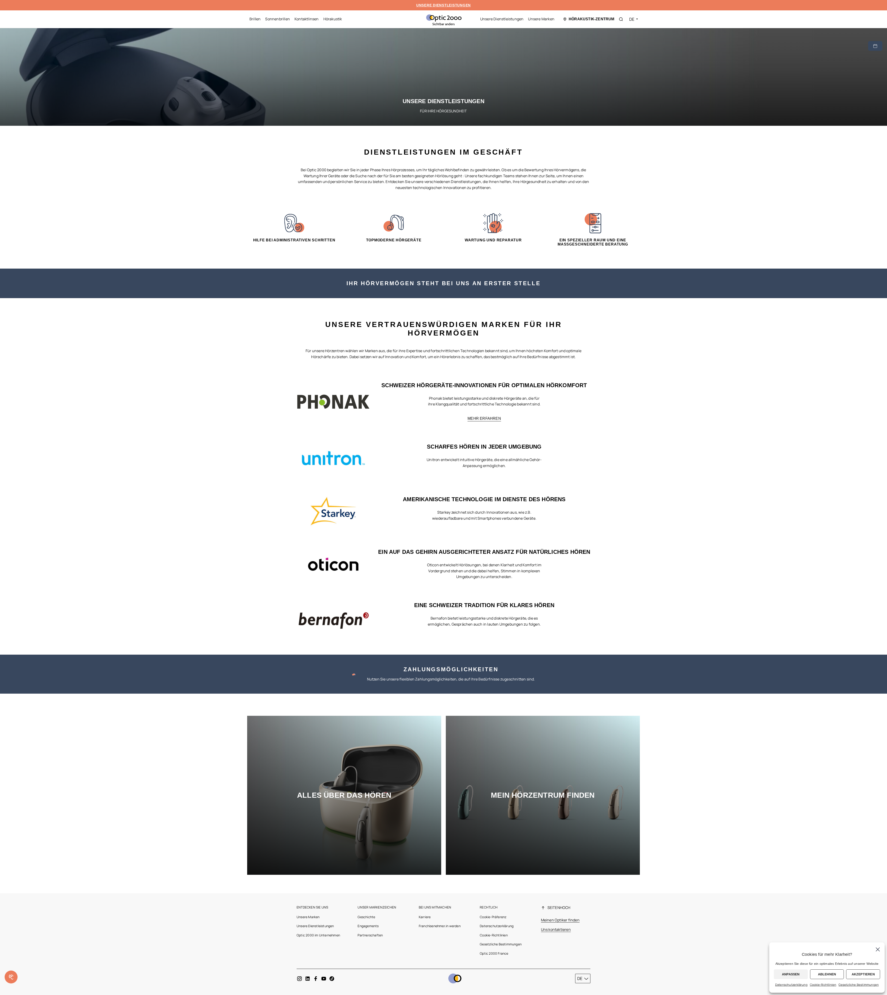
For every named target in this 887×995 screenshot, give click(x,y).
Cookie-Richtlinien (494, 935)
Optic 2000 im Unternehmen (318, 935)
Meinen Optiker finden (560, 920)
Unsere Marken (541, 18)
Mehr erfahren (484, 418)
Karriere (425, 917)
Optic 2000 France (494, 953)
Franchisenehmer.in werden (440, 926)
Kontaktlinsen (307, 18)
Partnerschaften (370, 935)
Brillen (255, 18)
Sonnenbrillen (277, 18)
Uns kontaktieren (556, 929)
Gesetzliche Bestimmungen (501, 944)
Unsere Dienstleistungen (502, 18)
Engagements (368, 926)
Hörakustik (332, 18)
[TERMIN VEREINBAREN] (875, 46)
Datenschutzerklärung (496, 926)
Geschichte (366, 917)
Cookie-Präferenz (493, 917)
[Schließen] (877, 949)
